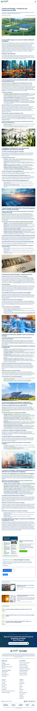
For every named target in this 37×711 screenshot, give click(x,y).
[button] (35, 1)
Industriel (3, 683)
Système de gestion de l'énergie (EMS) (17, 125)
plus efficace (14, 152)
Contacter (21, 695)
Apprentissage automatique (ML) (7, 213)
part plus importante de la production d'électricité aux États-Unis (17, 409)
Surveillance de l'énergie (23, 665)
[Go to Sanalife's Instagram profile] (29, 701)
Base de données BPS (23, 692)
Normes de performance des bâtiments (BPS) (14, 45)
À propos (21, 686)
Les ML (3, 236)
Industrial (3, 686)
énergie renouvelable (28, 301)
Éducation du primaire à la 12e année (8, 690)
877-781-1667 (4, 673)
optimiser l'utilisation (26, 172)
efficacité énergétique (17, 282)
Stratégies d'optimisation (23, 670)
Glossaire (21, 690)
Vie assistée (4, 689)
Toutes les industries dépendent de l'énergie (9, 285)
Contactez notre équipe (6, 670)
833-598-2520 (4, 676)
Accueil (20, 684)
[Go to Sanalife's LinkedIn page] (24, 701)
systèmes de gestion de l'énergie (18, 310)
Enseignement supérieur (6, 692)
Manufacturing (4, 684)
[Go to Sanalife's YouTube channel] (34, 701)
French (10, 701)
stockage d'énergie (12, 447)
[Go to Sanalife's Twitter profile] (28, 701)
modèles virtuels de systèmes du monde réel (17, 474)
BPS (2, 106)
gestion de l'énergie (21, 117)
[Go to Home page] (4, 2)
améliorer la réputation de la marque (28, 433)
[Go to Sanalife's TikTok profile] (31, 701)
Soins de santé (4, 687)
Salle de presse (22, 693)
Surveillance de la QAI (23, 674)
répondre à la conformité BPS (29, 102)
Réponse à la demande (5, 364)
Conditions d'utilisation (20, 705)
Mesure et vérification (23, 673)
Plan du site (21, 698)
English (4, 701)
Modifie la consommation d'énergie (27, 354)
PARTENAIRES (21, 696)
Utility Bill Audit (21, 683)
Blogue (20, 687)
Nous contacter (33, 705)
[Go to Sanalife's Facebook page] (26, 701)
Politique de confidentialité (5, 705)
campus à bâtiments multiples (19, 168)
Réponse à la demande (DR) (6, 340)
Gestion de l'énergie (22, 664)
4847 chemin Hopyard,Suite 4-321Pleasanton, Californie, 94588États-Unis (7, 666)
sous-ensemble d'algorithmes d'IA (26, 213)
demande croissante (25, 277)
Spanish (7, 701)
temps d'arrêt (12, 498)
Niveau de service (27, 705)
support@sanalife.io (5, 674)
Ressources (21, 689)
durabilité (7, 109)
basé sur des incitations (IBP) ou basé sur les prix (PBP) (13, 342)
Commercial (4, 681)
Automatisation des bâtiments (24, 668)
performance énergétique (28, 476)
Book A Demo (21, 681)
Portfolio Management (23, 671)
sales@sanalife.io (5, 671)
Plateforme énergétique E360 (24, 662)
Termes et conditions (13, 705)
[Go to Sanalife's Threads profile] (33, 701)
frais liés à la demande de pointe (17, 349)
